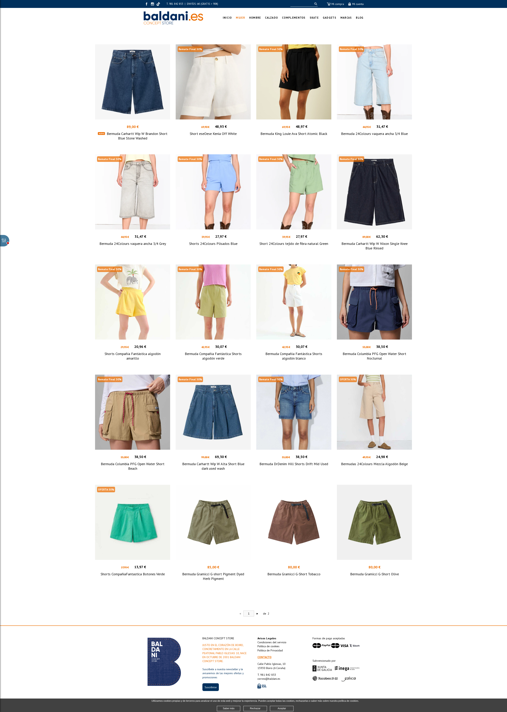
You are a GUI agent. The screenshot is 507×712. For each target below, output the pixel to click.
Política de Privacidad (270, 650)
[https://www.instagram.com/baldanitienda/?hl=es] (152, 4)
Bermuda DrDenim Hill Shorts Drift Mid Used (293, 464)
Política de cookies (268, 646)
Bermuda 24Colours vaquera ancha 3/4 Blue (374, 133)
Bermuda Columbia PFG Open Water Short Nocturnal (374, 356)
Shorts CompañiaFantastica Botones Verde (133, 574)
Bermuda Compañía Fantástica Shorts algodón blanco (293, 356)
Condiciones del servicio (271, 642)
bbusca (315, 4)
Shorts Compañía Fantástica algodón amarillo (133, 356)
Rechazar (255, 708)
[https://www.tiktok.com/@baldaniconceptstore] (158, 4)
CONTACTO (264, 657)
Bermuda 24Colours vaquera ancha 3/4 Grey (132, 243)
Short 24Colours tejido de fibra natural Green (293, 243)
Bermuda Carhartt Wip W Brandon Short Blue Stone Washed (137, 135)
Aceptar (282, 708)
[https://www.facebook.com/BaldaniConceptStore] (147, 4)
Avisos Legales (266, 638)
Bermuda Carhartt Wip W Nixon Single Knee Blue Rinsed (374, 245)
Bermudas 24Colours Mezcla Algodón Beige (374, 464)
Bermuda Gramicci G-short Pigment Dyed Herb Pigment (213, 576)
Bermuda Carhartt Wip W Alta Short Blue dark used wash (213, 466)
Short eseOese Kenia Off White (213, 133)
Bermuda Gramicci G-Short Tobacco (293, 574)
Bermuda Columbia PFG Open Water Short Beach (132, 466)
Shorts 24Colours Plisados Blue (213, 243)
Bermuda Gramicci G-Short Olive (374, 574)
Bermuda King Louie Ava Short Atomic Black (293, 133)
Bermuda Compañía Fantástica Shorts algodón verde (213, 356)
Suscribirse (211, 687)
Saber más (228, 708)
